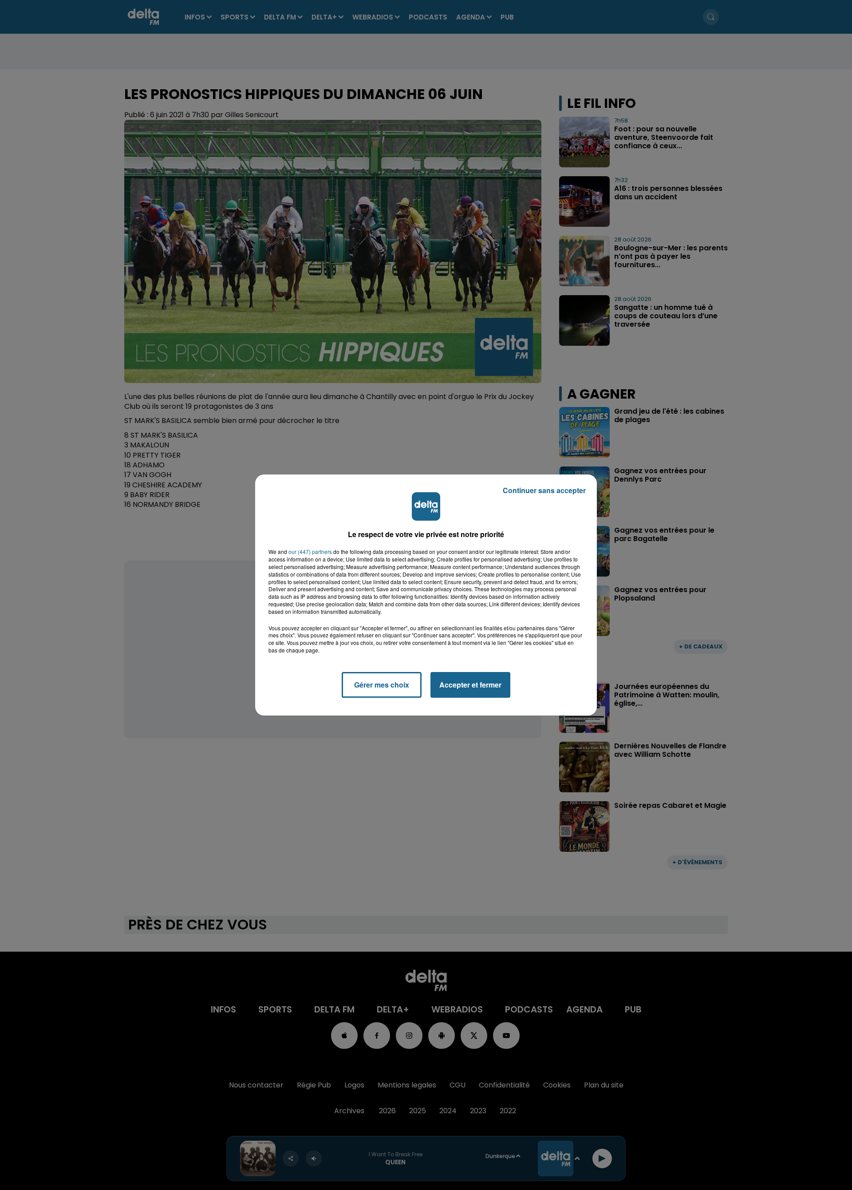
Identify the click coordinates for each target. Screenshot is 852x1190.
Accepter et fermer (470, 685)
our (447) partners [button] (310, 551)
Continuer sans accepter (544, 490)
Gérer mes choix (381, 685)
